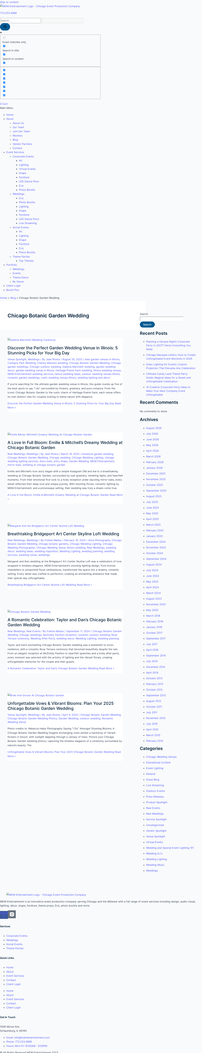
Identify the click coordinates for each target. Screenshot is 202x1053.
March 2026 (153, 456)
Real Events (33, 631)
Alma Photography (99, 540)
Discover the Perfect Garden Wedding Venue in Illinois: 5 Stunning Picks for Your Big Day (63, 350)
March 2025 (153, 524)
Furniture (24, 177)
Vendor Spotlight (156, 830)
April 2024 (152, 587)
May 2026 (152, 445)
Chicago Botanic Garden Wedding (89, 362)
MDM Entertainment (102, 461)
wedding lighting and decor (93, 377)
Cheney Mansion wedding (52, 362)
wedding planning (92, 551)
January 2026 (154, 467)
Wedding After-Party (42, 638)
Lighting (24, 164)
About (10, 118)
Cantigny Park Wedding (22, 362)
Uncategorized (155, 825)
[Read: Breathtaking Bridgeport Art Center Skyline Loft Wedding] (46, 525)
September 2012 (156, 695)
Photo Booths (27, 189)
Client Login (13, 285)
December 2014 (155, 666)
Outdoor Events (155, 790)
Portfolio (11, 264)
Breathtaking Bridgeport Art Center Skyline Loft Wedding (63, 533)
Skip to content (9, 2)
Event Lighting (154, 768)
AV (20, 160)
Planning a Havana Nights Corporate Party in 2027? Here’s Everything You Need (168, 345)
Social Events (21, 227)
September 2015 (156, 655)
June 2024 (152, 575)
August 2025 (154, 496)
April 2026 (152, 450)
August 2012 (153, 701)
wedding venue (28, 554)
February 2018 (154, 621)
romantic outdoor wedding (94, 634)
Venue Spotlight (17, 359)
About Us (18, 123)
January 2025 (154, 536)
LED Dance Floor (29, 181)
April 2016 (152, 649)
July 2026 (152, 433)
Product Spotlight (156, 802)
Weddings (18, 193)
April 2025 (152, 519)
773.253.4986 (8, 13)
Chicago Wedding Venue (51, 547)
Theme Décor (21, 277)
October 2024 (154, 553)
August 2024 (154, 564)
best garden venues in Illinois (102, 359)
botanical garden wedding (97, 453)
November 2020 (156, 604)
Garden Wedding (79, 461)
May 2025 (152, 513)
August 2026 (154, 428)
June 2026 (152, 439)
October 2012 (154, 689)
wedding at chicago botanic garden (44, 464)
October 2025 (154, 484)
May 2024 (152, 581)
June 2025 (152, 507)
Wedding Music (155, 864)
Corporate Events (23, 156)
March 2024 (153, 593)
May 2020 (152, 610)
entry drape (61, 461)
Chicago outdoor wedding (45, 366)
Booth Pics (12, 289)
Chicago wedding (59, 457)
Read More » (50, 584)
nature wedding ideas (67, 374)
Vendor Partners (22, 144)
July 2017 (151, 644)
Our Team (18, 127)
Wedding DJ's (154, 853)
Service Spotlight (156, 819)
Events (17, 273)
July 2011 (151, 712)
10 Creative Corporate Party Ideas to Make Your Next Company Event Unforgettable (168, 390)
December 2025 (156, 473)
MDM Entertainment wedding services (30, 374)
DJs (21, 185)
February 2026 (155, 462)
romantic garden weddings (24, 377)
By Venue (18, 281)
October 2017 (154, 632)
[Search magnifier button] (5, 26)
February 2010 (154, 740)
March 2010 (153, 735)
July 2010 (152, 723)
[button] (101, 108)
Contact (17, 148)
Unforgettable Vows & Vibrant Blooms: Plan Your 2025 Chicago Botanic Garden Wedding (61, 706)
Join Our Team (21, 131)
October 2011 (154, 706)
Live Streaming (28, 223)
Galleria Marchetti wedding (78, 366)
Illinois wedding (76, 547)
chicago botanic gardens (53, 543)
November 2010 (155, 718)
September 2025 (156, 490)
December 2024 (156, 541)
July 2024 (152, 570)
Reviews (17, 135)
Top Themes (26, 260)
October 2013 (154, 678)
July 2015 (152, 661)
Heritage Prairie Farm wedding (74, 370)
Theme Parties (21, 256)
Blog (15, 139)
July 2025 (152, 502)
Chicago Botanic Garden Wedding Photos (32, 718)
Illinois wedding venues (107, 370)
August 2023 (154, 598)
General (150, 773)
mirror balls (14, 464)
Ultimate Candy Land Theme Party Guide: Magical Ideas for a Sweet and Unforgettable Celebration (168, 377)
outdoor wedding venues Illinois (101, 374)
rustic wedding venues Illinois (58, 377)
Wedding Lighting (69, 551)
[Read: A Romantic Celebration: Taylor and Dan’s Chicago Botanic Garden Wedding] (29, 611)
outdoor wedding (90, 718)
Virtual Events (27, 168)
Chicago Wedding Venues (161, 756)
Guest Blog (152, 779)
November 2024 (156, 547)
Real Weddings (16, 453)
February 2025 (155, 530)
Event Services (15, 152)
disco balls (45, 461)
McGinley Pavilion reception (60, 634)
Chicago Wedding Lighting (87, 457)
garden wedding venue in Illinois (35, 370)
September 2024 (156, 558)
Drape (22, 173)
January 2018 (154, 627)
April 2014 (152, 672)
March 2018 (153, 615)
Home (9, 114)
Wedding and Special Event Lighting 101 (170, 847)
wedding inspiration (46, 551)
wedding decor (65, 638)
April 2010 (152, 729)
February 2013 (154, 684)
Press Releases (155, 796)
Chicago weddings (30, 634)
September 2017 (156, 638)
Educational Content (158, 762)
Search (144, 314)
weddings (44, 554)
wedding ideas (24, 551)
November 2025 (156, 479)
